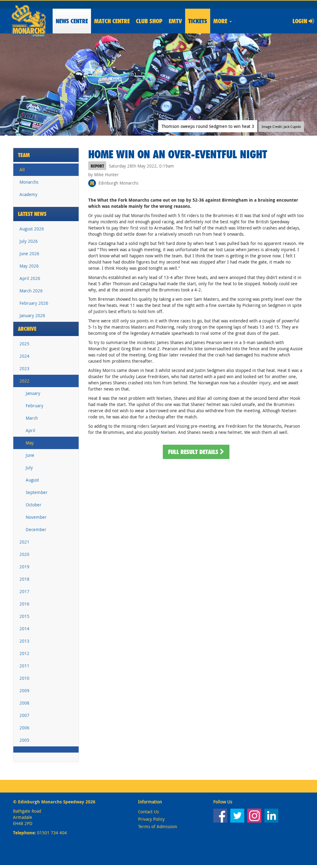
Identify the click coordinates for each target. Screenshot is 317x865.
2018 (24, 579)
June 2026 (29, 253)
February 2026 (34, 303)
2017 (24, 591)
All (22, 170)
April (30, 430)
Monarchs (29, 182)
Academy (28, 194)
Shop (149, 21)
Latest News (32, 214)
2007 (24, 715)
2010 (24, 678)
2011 (24, 666)
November (36, 517)
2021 (24, 542)
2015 (24, 616)
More (221, 21)
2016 (24, 604)
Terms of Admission (157, 826)
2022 (24, 381)
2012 (24, 653)
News (72, 21)
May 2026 (29, 266)
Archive (27, 328)
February (34, 405)
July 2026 (29, 241)
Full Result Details (194, 452)
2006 (24, 728)
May (30, 443)
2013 (24, 641)
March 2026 (31, 291)
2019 (24, 567)
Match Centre (112, 21)
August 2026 (32, 229)
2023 (24, 368)
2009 (24, 690)
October (33, 505)
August (32, 480)
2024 (24, 356)
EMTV (175, 21)
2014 (24, 628)
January (33, 393)
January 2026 (32, 315)
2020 (24, 554)
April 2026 (30, 278)
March (32, 418)
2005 (24, 740)
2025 (24, 344)
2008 (24, 703)
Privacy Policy (151, 819)
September (37, 492)
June (30, 455)
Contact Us (148, 812)
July (29, 467)
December (36, 529)
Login (301, 21)
